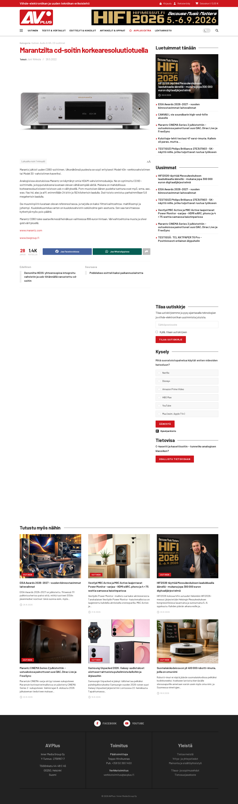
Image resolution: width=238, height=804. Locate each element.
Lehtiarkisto (163, 30)
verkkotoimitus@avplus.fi (119, 774)
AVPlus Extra (142, 30)
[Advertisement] (187, 273)
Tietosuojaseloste (185, 774)
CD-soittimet (58, 43)
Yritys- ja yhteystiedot (185, 758)
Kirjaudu (167, 3)
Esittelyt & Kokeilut (83, 30)
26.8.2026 (28, 604)
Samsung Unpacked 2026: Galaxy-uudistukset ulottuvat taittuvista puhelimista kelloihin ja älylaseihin (116, 671)
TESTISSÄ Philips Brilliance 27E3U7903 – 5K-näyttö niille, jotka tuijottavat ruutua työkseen (187, 150)
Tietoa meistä (185, 754)
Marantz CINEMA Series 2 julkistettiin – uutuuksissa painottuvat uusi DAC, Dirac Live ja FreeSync (187, 128)
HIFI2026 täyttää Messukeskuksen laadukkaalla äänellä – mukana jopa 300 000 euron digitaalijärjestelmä (185, 86)
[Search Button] (217, 30)
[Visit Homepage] (36, 17)
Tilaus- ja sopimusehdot (185, 770)
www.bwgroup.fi (29, 237)
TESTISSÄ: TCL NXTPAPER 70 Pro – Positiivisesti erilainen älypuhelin (180, 239)
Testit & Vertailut (54, 30)
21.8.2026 (96, 612)
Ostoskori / (209, 3)
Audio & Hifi (45, 43)
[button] (189, 373)
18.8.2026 (164, 693)
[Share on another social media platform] (146, 251)
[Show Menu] (21, 30)
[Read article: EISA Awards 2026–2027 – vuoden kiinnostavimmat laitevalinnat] (50, 556)
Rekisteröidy (183, 3)
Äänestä (165, 423)
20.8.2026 (166, 95)
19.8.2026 (96, 697)
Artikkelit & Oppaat (112, 30)
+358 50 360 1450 (122, 763)
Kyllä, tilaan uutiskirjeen (173, 332)
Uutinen (33, 30)
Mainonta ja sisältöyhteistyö (185, 763)
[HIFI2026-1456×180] (154, 17)
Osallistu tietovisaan (174, 459)
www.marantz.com (31, 230)
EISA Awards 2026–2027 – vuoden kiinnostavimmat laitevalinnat (179, 105)
